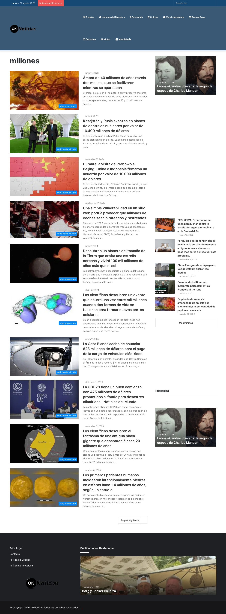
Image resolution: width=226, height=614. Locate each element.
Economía (137, 17)
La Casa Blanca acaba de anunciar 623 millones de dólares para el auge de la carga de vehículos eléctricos (114, 349)
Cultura (154, 17)
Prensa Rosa (198, 17)
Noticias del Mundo (112, 17)
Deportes (90, 39)
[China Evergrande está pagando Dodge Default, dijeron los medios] (165, 270)
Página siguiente (130, 520)
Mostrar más (186, 322)
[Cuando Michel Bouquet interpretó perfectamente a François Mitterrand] (165, 287)
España (89, 17)
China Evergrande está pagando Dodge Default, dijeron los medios (196, 269)
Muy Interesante (174, 17)
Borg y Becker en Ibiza (99, 591)
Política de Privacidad (21, 565)
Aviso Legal (16, 548)
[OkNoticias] (23, 28)
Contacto (15, 553)
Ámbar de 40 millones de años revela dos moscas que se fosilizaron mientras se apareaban (114, 83)
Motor (106, 39)
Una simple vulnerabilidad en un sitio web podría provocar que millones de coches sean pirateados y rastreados (114, 213)
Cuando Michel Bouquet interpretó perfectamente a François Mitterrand (193, 286)
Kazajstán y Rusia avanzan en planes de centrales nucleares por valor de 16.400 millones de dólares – (114, 126)
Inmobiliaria (124, 39)
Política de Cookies (20, 559)
